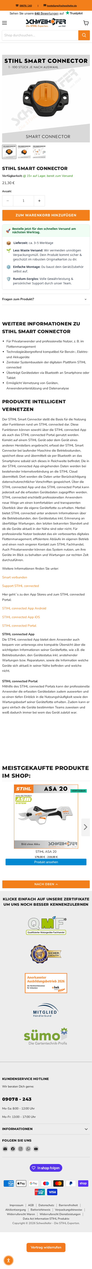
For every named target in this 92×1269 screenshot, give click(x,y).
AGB (31, 1205)
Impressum (16, 1205)
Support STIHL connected (20, 586)
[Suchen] (84, 35)
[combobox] (40, 35)
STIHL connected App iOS (21, 617)
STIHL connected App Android (24, 608)
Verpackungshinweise (68, 1210)
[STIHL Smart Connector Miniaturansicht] (9, 152)
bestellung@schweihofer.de (62, 5)
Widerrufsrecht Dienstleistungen (60, 1214)
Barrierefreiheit (68, 1205)
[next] (85, 827)
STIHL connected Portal (19, 625)
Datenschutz (46, 1205)
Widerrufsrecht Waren (21, 1214)
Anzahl (6, 191)
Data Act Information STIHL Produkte (46, 1219)
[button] (8, 1260)
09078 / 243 (26, 5)
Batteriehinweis (40, 1210)
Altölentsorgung (15, 1210)
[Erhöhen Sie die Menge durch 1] (39, 200)
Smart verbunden (14, 577)
